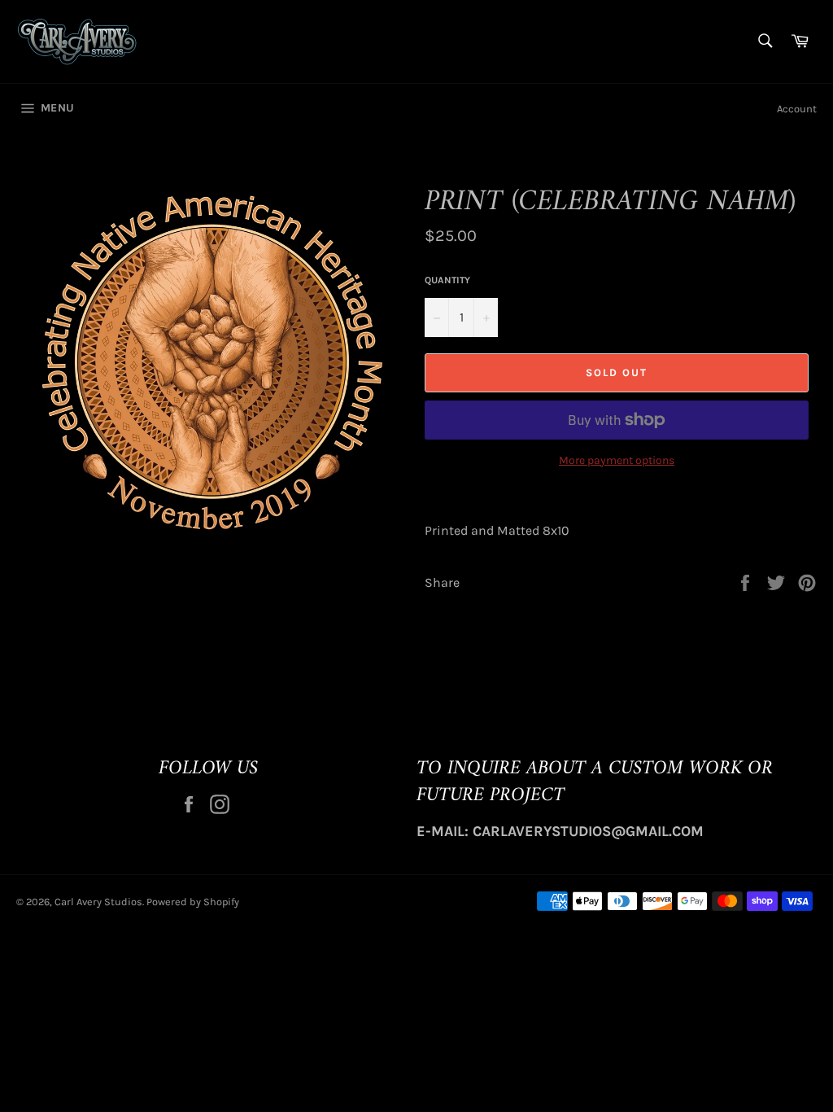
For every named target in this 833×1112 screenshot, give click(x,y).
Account (797, 109)
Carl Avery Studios (98, 901)
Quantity (447, 280)
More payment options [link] (616, 460)
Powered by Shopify (192, 901)
